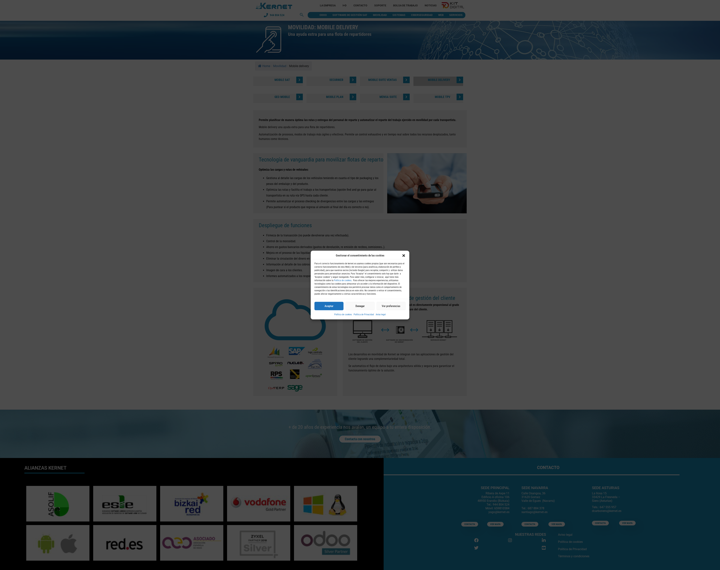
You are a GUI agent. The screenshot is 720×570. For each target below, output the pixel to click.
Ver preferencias (391, 306)
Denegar (360, 306)
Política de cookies (342, 280)
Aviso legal (381, 314)
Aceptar (329, 306)
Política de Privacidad (364, 314)
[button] (404, 255)
